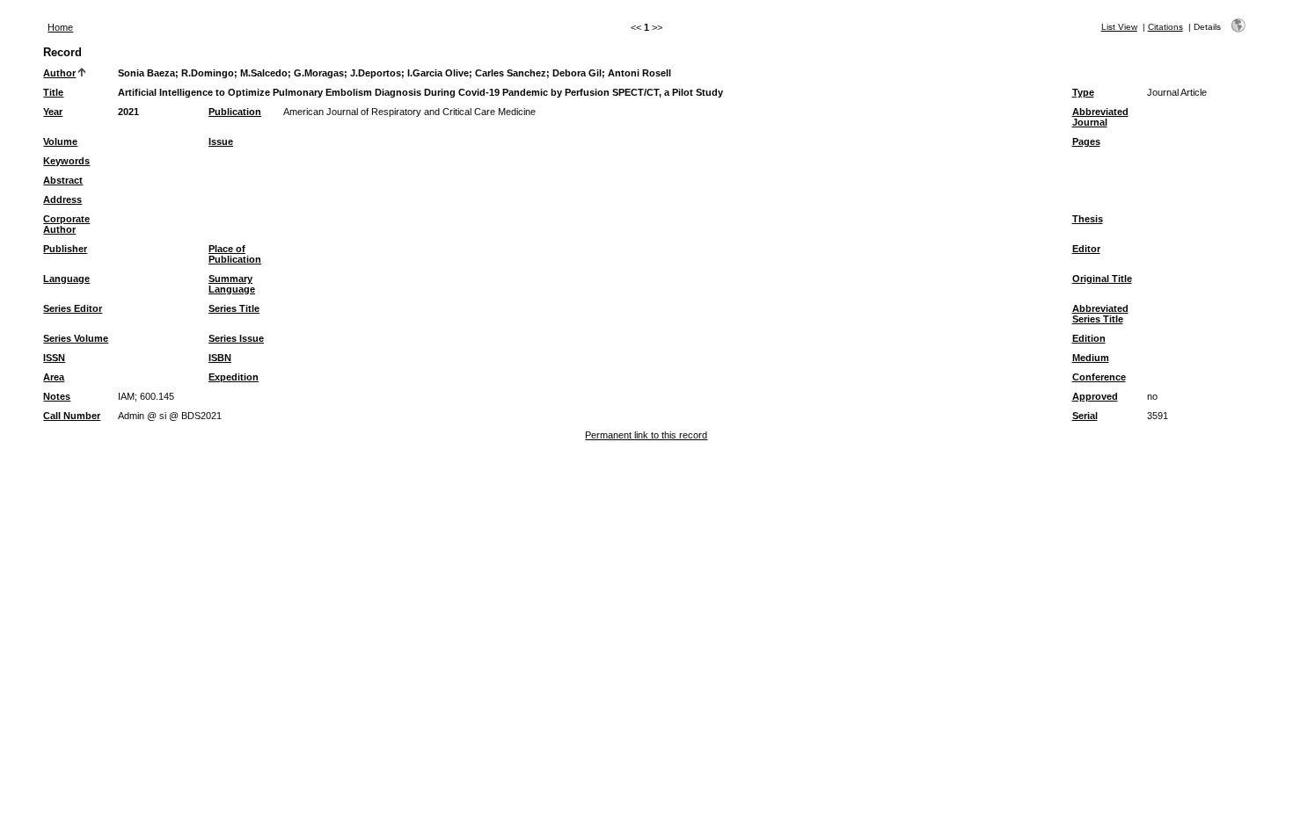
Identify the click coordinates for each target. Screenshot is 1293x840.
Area (53, 377)
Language (66, 278)
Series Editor (72, 308)
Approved (1095, 396)
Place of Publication (234, 253)
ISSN (54, 357)
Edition (1089, 338)
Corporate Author (66, 224)
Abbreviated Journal (1100, 116)
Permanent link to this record (646, 435)
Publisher (65, 248)
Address (62, 199)
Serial (1085, 415)
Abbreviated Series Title (1100, 313)
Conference (1099, 377)
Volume (60, 141)
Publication (234, 111)
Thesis (1087, 219)
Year (52, 111)
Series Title (233, 308)
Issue (220, 141)
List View (1119, 27)
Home (60, 27)
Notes (56, 396)
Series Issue (236, 338)
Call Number (71, 415)
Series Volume (75, 338)
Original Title (1102, 278)
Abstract (63, 180)
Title (53, 92)
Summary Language (231, 283)
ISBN (219, 357)
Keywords (66, 161)
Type (1083, 92)
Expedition (233, 377)
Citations (1165, 27)
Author (59, 73)
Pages (1086, 141)
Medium (1090, 357)
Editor (1086, 248)
